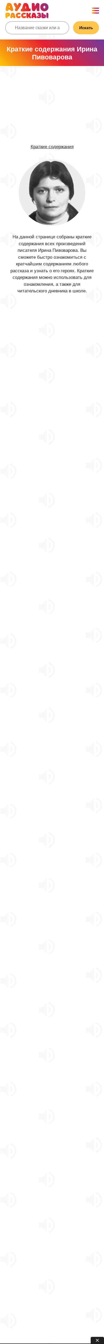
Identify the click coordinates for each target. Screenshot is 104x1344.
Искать (86, 27)
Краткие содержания (52, 146)
